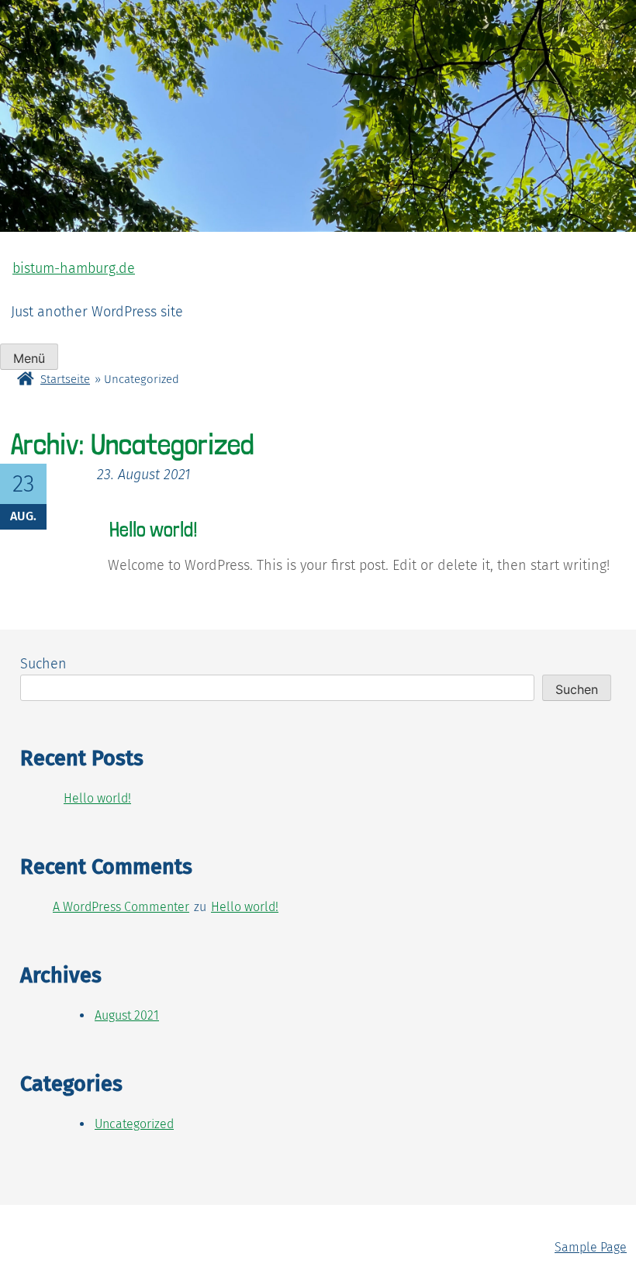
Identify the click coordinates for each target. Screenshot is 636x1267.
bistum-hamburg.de (73, 268)
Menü (29, 358)
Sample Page (591, 1247)
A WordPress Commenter (121, 906)
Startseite (65, 379)
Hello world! (153, 529)
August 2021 (127, 1015)
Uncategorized (134, 1124)
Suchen (43, 663)
